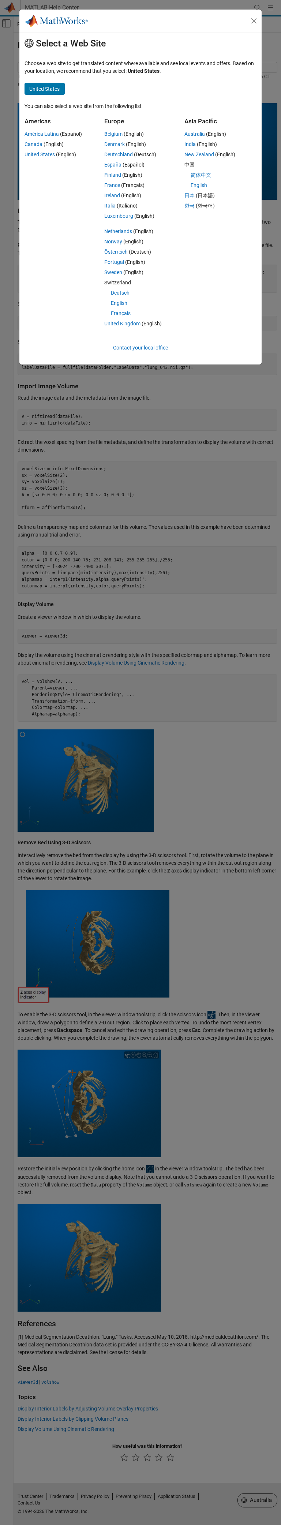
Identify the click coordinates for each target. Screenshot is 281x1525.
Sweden (113, 272)
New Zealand (199, 154)
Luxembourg (118, 216)
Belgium (113, 134)
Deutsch (120, 293)
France (112, 185)
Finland (112, 175)
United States (40, 154)
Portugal (114, 262)
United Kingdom (122, 323)
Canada (33, 144)
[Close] (254, 21)
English (119, 303)
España (112, 165)
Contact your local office (140, 348)
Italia (110, 206)
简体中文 (201, 175)
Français (121, 313)
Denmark (114, 144)
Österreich (116, 252)
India (190, 144)
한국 (189, 206)
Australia (194, 134)
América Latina (42, 134)
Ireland (112, 195)
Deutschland (118, 154)
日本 (189, 195)
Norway (113, 241)
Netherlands (118, 231)
